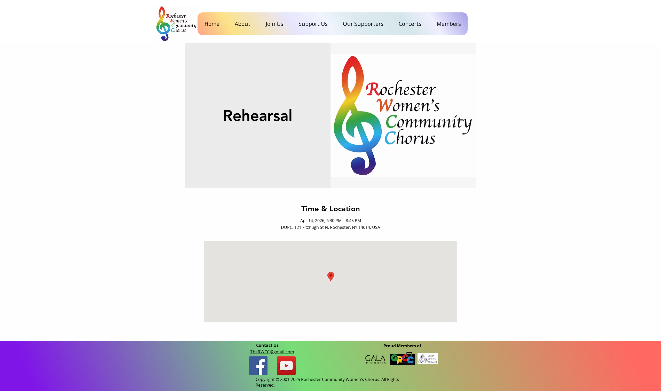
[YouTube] (286, 365)
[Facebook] (258, 365)
